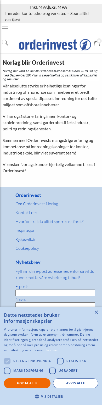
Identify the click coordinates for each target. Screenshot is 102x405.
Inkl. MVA (39, 6)
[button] (51, 396)
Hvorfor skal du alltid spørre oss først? (49, 221)
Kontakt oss (26, 212)
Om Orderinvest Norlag (36, 203)
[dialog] (51, 356)
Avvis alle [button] (75, 383)
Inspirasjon (25, 230)
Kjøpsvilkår (25, 239)
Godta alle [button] (27, 383)
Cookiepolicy (27, 248)
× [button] (96, 312)
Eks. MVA (58, 6)
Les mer (52, 350)
